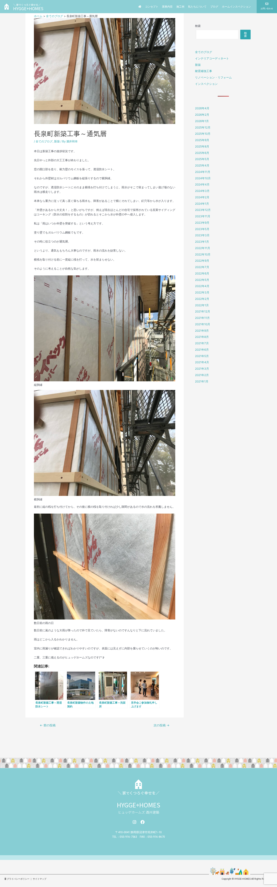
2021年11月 (202, 318)
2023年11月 (202, 216)
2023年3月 (202, 235)
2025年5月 (202, 159)
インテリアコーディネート (212, 58)
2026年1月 (202, 121)
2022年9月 (202, 260)
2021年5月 (202, 356)
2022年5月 (202, 280)
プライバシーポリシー (18, 879)
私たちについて (197, 6)
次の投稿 (161, 725)
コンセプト (151, 6)
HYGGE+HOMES (138, 804)
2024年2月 (202, 197)
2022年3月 (202, 292)
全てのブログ (44, 141)
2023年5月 (202, 229)
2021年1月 (201, 381)
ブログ (214, 6)
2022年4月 (202, 286)
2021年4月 (202, 362)
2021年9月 (202, 330)
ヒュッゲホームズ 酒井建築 (138, 812)
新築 (57, 141)
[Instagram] (134, 822)
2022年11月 (202, 248)
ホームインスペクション (236, 6)
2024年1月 (202, 203)
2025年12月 (202, 127)
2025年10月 (202, 133)
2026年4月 (202, 108)
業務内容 (167, 6)
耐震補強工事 (203, 71)
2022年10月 (202, 254)
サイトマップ (39, 879)
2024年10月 (203, 178)
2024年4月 (202, 184)
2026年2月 (202, 114)
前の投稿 (48, 725)
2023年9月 (202, 222)
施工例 (180, 6)
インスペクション (206, 84)
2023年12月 (203, 210)
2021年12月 (202, 311)
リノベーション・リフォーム (213, 77)
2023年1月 (202, 241)
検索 (198, 26)
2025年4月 (202, 165)
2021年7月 (202, 343)
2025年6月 (202, 153)
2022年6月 (202, 273)
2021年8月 (202, 337)
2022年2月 (202, 299)
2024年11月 (202, 172)
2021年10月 (202, 324)
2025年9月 (202, 140)
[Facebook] (142, 822)
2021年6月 (202, 349)
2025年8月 (202, 146)
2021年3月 (202, 368)
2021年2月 (202, 375)
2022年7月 (202, 267)
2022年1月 (202, 305)
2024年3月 (202, 191)
